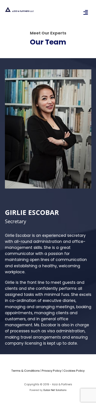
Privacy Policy (51, 371)
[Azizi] (19, 10)
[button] (85, 12)
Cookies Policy (74, 371)
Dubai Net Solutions (55, 390)
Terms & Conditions (25, 371)
